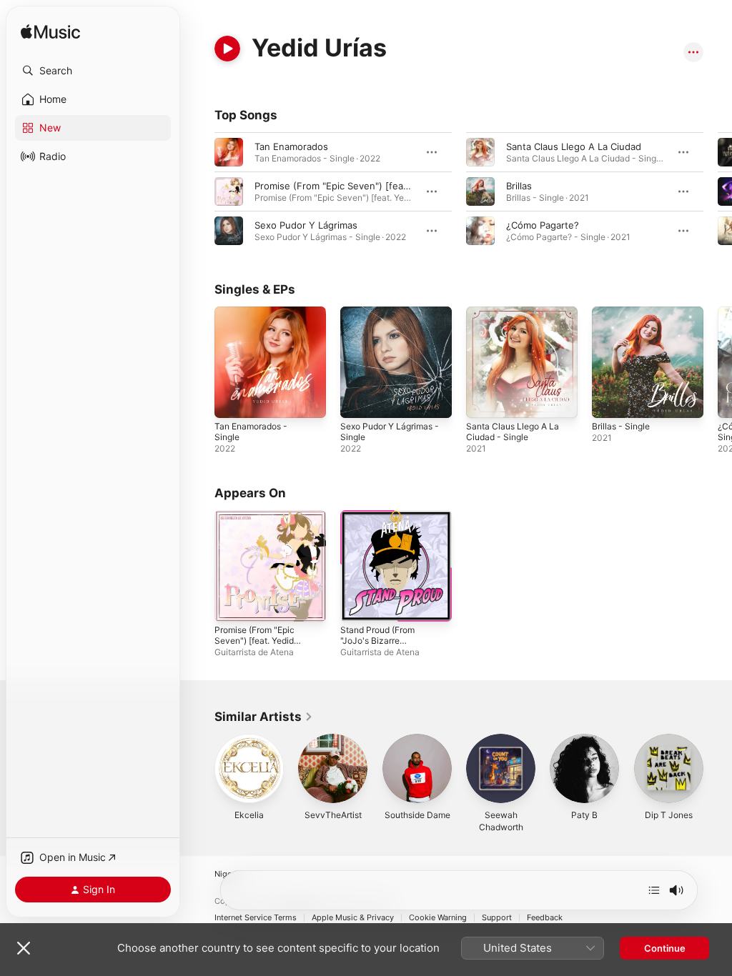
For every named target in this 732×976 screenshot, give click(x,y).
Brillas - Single (621, 426)
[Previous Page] (200, 191)
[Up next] (654, 890)
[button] (93, 71)
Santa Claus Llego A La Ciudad (573, 146)
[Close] (23, 948)
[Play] (227, 48)
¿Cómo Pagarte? (542, 225)
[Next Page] (718, 191)
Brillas (519, 185)
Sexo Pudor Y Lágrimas (305, 225)
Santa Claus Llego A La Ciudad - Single (512, 431)
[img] (50, 32)
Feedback (545, 918)
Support (497, 918)
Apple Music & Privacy (353, 918)
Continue (665, 948)
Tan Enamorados (291, 146)
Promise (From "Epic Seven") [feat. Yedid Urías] (360, 185)
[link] (263, 716)
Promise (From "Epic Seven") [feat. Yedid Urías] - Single (254, 640)
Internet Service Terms (255, 918)
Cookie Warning (438, 918)
